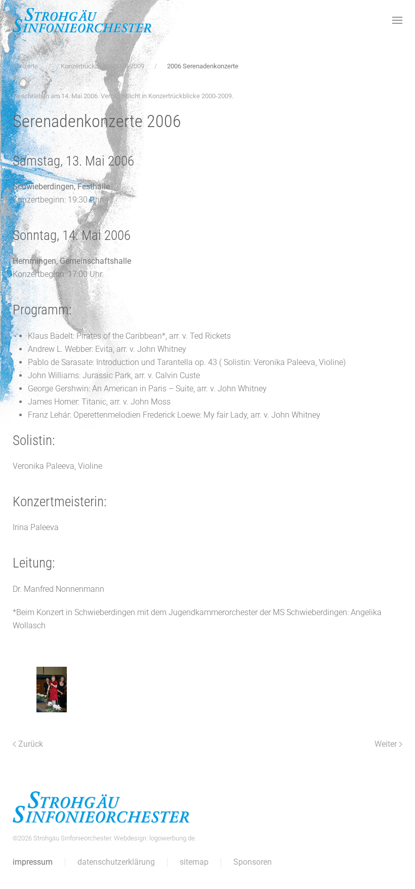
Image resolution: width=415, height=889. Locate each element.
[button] (397, 20)
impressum (33, 862)
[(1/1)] (51, 689)
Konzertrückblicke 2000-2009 (190, 96)
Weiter (386, 744)
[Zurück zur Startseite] (82, 20)
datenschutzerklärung (116, 862)
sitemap (194, 862)
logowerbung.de (172, 838)
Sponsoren (252, 862)
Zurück (30, 744)
